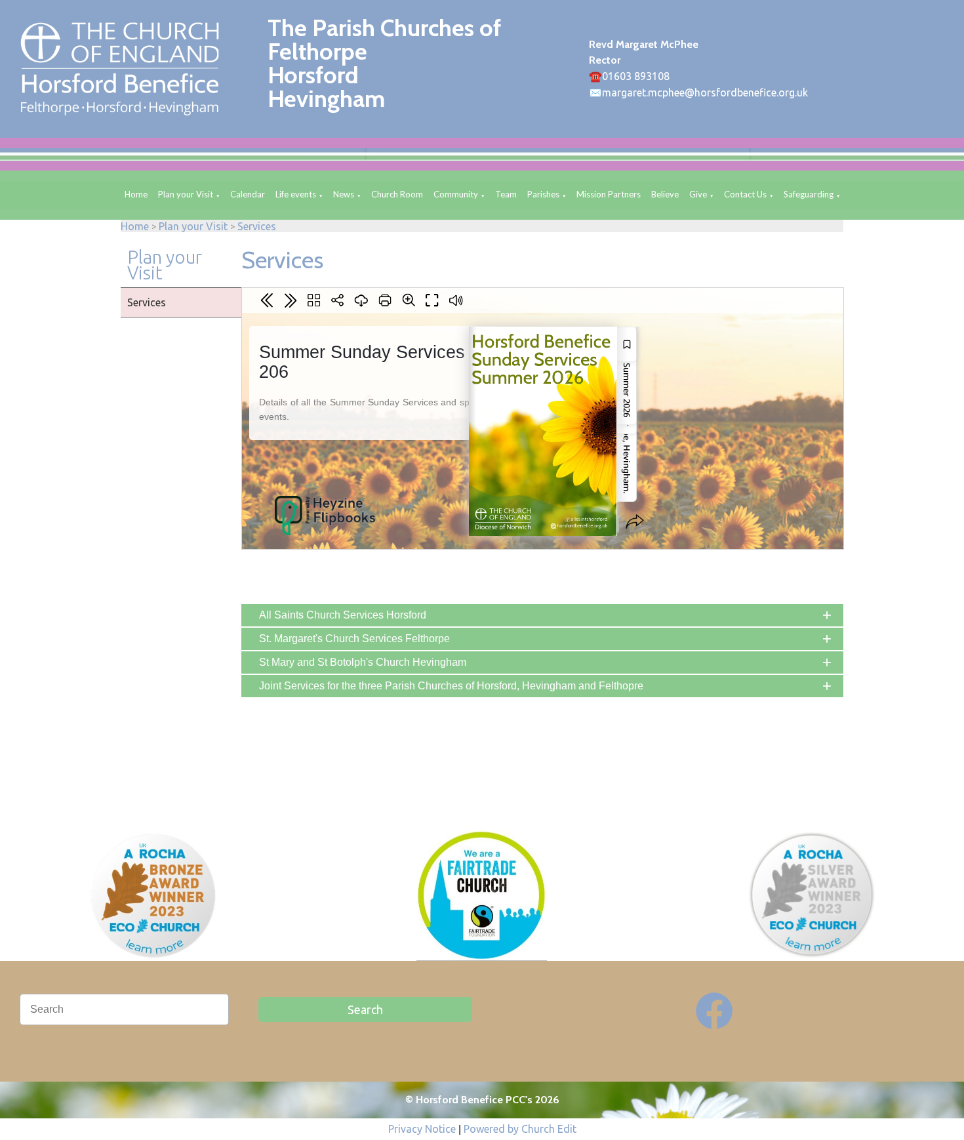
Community (455, 194)
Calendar (247, 194)
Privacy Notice (422, 1129)
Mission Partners (608, 194)
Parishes (543, 194)
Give (698, 194)
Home (136, 194)
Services (256, 226)
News (343, 194)
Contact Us (745, 194)
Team (506, 194)
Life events (295, 194)
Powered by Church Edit (520, 1129)
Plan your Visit (185, 194)
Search (365, 1009)
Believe (665, 194)
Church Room (397, 194)
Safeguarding (808, 194)
